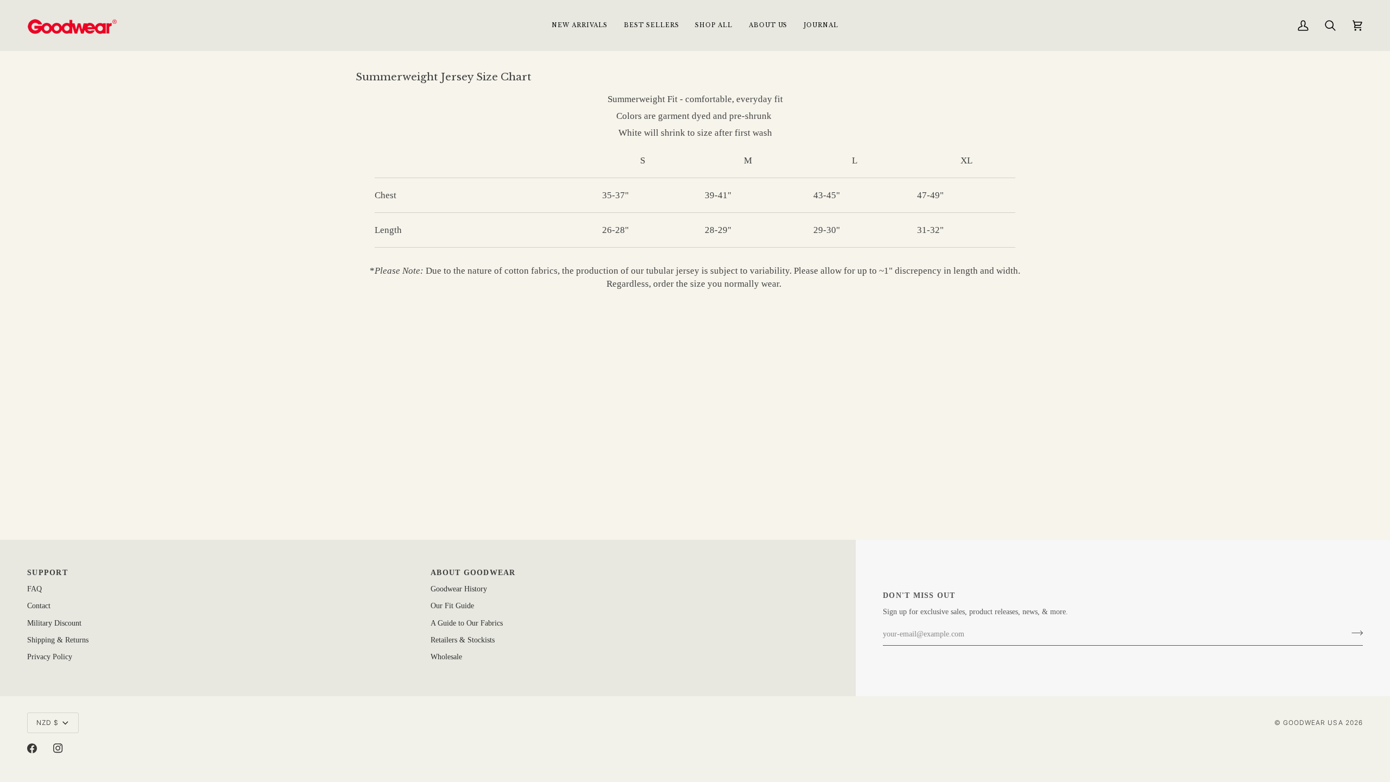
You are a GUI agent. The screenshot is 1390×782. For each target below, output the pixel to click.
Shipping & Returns (58, 640)
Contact (38, 606)
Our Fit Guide (452, 606)
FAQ (34, 589)
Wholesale (446, 657)
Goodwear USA (1313, 722)
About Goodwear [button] (473, 573)
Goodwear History (459, 589)
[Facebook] (32, 748)
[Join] (1354, 633)
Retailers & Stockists (463, 640)
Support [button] (47, 573)
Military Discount (54, 623)
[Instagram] (58, 748)
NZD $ (47, 722)
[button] (713, 25)
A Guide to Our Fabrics (467, 623)
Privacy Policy (49, 657)
